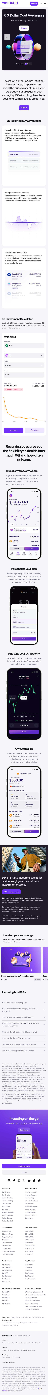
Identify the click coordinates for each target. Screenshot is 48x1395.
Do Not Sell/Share (38, 1317)
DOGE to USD (30, 1246)
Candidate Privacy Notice (10, 1325)
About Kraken (31, 1189)
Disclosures (33, 1323)
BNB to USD (29, 1240)
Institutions (6, 1207)
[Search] (41, 3)
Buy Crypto (6, 1192)
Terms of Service (7, 1323)
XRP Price (5, 1240)
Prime (8, 1357)
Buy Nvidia (29, 1264)
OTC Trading (6, 1204)
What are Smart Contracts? (35, 1295)
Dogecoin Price (7, 1237)
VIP (32, 1343)
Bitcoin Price (6, 1231)
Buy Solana (6, 1279)
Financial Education (33, 1288)
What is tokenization (32, 1301)
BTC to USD (29, 1231)
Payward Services (7, 1350)
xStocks (16, 1350)
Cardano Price (7, 1243)
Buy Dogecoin (7, 1270)
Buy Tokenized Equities (11, 1288)
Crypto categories (8, 1251)
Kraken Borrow (7, 1218)
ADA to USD (29, 1248)
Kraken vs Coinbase (32, 1309)
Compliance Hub (7, 1320)
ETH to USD (29, 1234)
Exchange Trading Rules (21, 1323)
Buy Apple (28, 1270)
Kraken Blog (29, 1198)
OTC (12, 1357)
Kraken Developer (31, 1201)
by (7, 1335)
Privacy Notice (15, 1317)
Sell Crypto (6, 1195)
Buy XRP (5, 1273)
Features (6, 1189)
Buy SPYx (5, 1301)
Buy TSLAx (5, 1295)
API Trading (6, 1209)
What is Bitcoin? (31, 1298)
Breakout (27, 1343)
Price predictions (8, 1254)
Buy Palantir (29, 1276)
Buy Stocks (30, 1261)
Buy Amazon (29, 1273)
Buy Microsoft (30, 1279)
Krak (3, 1357)
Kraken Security (31, 1192)
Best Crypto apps (31, 1303)
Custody (17, 1357)
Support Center (31, 1215)
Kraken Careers (30, 1195)
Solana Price (6, 1246)
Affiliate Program (31, 1207)
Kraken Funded (7, 1221)
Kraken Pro (11, 1343)
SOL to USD (29, 1243)
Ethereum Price (7, 1234)
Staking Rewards (8, 1212)
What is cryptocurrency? (34, 1292)
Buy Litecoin (6, 1282)
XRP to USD (29, 1237)
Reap (33, 1350)
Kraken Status (30, 1212)
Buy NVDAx (6, 1292)
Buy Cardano (6, 1276)
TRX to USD (29, 1251)
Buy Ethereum (7, 1267)
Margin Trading (7, 1198)
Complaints (29, 1218)
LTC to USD (29, 1254)
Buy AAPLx (5, 1298)
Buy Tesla (28, 1267)
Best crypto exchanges (33, 1306)
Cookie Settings (26, 1317)
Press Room (29, 1204)
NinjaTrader (19, 1343)
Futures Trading (7, 1201)
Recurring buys (7, 1215)
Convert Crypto (31, 1228)
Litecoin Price (6, 1248)
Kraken (29, 64)
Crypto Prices (7, 1228)
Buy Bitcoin (6, 1264)
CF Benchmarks (26, 1350)
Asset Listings (30, 1209)
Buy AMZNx (6, 1303)
